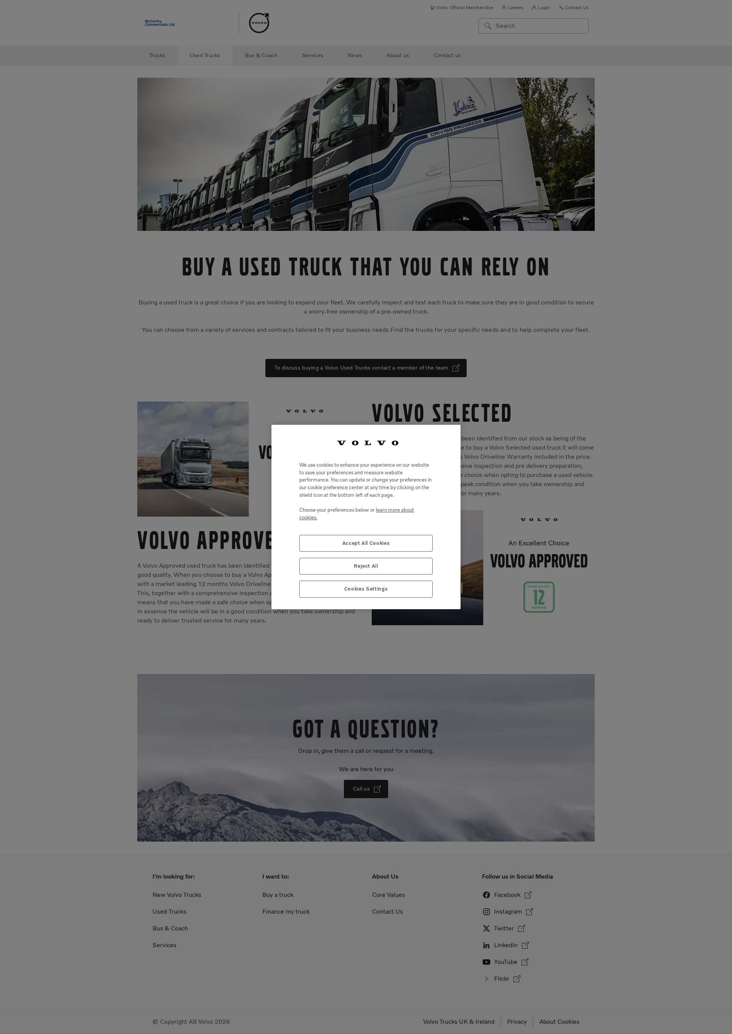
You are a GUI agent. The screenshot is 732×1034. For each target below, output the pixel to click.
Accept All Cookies (366, 543)
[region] (366, 517)
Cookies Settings (366, 589)
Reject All (366, 566)
